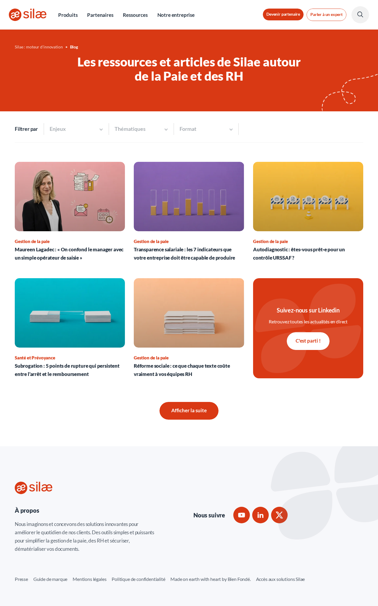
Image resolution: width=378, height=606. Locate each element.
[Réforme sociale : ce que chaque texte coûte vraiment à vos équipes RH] (189, 328)
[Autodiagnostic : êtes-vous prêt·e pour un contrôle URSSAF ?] (308, 212)
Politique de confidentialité (138, 579)
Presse (21, 579)
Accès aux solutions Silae (280, 579)
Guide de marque (50, 579)
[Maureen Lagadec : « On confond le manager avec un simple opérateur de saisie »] (70, 212)
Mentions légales (89, 579)
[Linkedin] (260, 515)
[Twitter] (279, 515)
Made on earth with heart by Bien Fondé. (210, 579)
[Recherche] (360, 14)
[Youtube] (241, 515)
